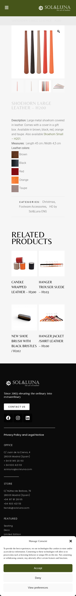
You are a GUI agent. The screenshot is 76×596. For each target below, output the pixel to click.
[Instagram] (18, 418)
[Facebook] (8, 418)
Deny (38, 577)
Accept (38, 568)
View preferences (38, 587)
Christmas (48, 202)
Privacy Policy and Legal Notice (24, 435)
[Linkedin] (27, 418)
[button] (70, 541)
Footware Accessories (32, 206)
